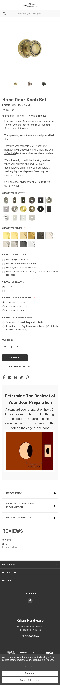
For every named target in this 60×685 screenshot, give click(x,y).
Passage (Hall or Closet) (17, 259)
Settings (30, 666)
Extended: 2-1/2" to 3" (17, 310)
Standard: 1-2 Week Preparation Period (25, 322)
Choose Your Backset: (14, 282)
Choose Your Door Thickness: (17, 297)
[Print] (15, 377)
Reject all (30, 673)
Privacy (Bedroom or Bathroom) (21, 263)
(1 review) (20, 115)
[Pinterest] (27, 377)
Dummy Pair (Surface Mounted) (21, 267)
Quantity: (7, 340)
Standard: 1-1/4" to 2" (16, 302)
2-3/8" (9, 286)
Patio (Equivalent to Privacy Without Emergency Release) (32, 273)
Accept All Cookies (30, 680)
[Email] (9, 377)
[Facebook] (3, 377)
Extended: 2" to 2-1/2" (17, 306)
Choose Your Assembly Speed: (17, 317)
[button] (36, 115)
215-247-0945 (31, 636)
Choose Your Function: (14, 254)
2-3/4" (9, 290)
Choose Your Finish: (12, 228)
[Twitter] (21, 377)
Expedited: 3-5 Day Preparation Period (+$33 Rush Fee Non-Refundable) (32, 328)
